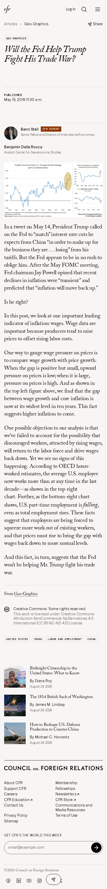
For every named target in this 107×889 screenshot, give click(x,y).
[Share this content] (53, 879)
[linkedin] (19, 881)
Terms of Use (67, 815)
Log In (71, 9)
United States (17, 639)
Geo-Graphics (16, 38)
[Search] (84, 9)
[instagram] (39, 881)
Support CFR (15, 788)
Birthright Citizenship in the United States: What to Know (54, 670)
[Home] (7, 9)
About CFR (13, 783)
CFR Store (64, 799)
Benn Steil (30, 129)
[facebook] (8, 881)
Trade (38, 639)
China (91, 639)
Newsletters (66, 794)
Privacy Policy (16, 815)
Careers (11, 794)
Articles (10, 24)
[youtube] (29, 881)
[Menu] (97, 9)
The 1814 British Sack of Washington (62, 697)
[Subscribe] (96, 847)
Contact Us (13, 805)
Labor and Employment (65, 639)
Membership (66, 783)
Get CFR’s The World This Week (33, 835)
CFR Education (17, 799)
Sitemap (11, 821)
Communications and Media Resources (74, 807)
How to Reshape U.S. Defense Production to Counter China (55, 727)
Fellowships (65, 788)
